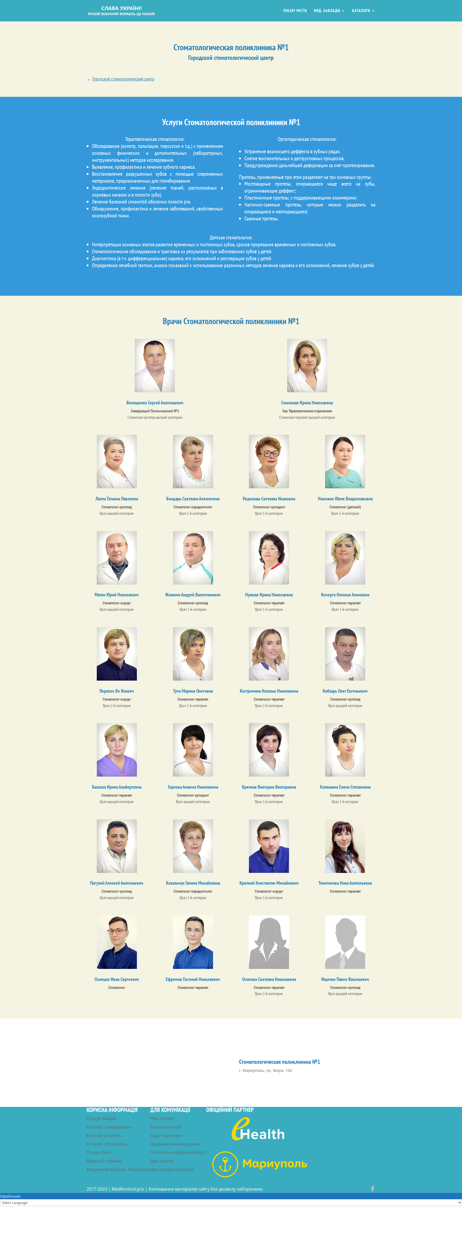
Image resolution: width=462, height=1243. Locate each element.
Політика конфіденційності (178, 1152)
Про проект (162, 1118)
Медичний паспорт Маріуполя (118, 1169)
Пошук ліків (99, 1152)
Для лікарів (161, 1161)
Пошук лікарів (101, 1118)
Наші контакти (165, 1127)
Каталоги (361, 11)
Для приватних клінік (172, 1169)
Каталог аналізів (104, 1135)
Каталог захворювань (109, 1127)
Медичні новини (104, 1161)
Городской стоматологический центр (123, 79)
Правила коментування (174, 1144)
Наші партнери (166, 1135)
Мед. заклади (327, 11)
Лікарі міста (295, 11)
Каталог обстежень (107, 1144)
